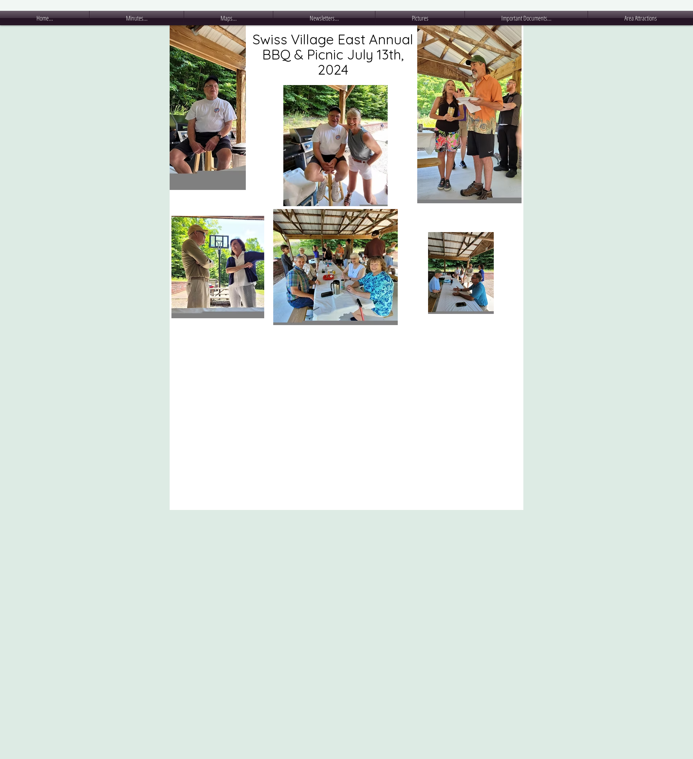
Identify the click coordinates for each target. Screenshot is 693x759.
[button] (137, 18)
